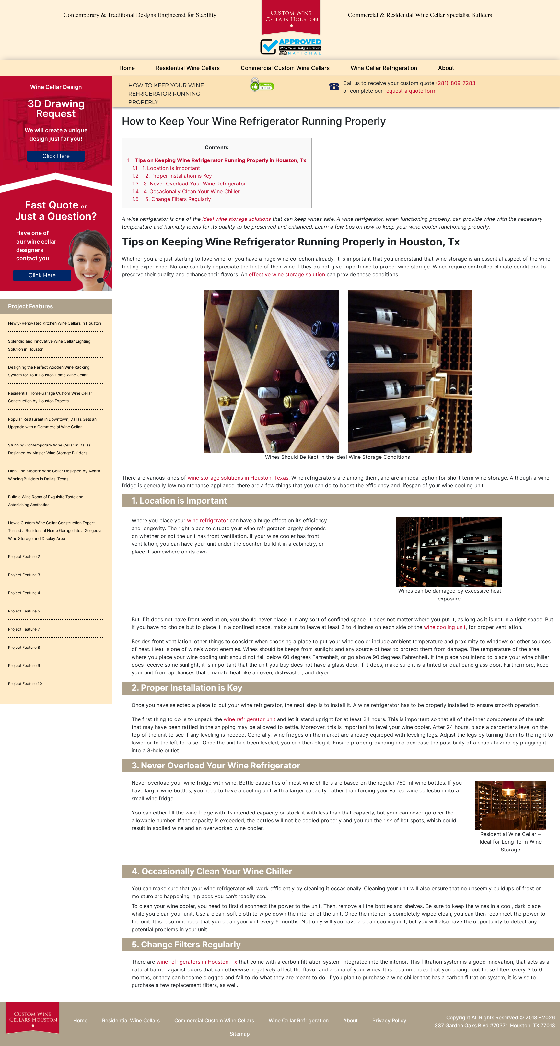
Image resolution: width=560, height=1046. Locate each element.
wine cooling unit (445, 627)
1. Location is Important (166, 168)
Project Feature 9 (24, 665)
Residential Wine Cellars (188, 68)
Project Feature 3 (24, 574)
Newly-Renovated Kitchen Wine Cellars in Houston (54, 323)
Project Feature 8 (24, 647)
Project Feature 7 (24, 629)
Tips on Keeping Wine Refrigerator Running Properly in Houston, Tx (216, 160)
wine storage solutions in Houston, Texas (238, 477)
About (446, 68)
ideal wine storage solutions (236, 219)
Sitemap (240, 1034)
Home (127, 68)
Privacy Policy (389, 1020)
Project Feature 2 (24, 556)
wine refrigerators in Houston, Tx (197, 961)
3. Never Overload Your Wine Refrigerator (189, 183)
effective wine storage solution (287, 274)
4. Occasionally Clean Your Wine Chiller (186, 191)
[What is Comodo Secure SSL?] (262, 84)
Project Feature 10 (25, 683)
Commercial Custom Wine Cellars (285, 68)
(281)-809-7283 (455, 83)
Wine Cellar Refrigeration (384, 68)
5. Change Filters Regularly (171, 199)
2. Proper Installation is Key (172, 175)
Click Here (56, 155)
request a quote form (410, 91)
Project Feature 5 (24, 611)
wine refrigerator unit (249, 719)
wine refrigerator (208, 520)
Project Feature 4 (24, 592)
